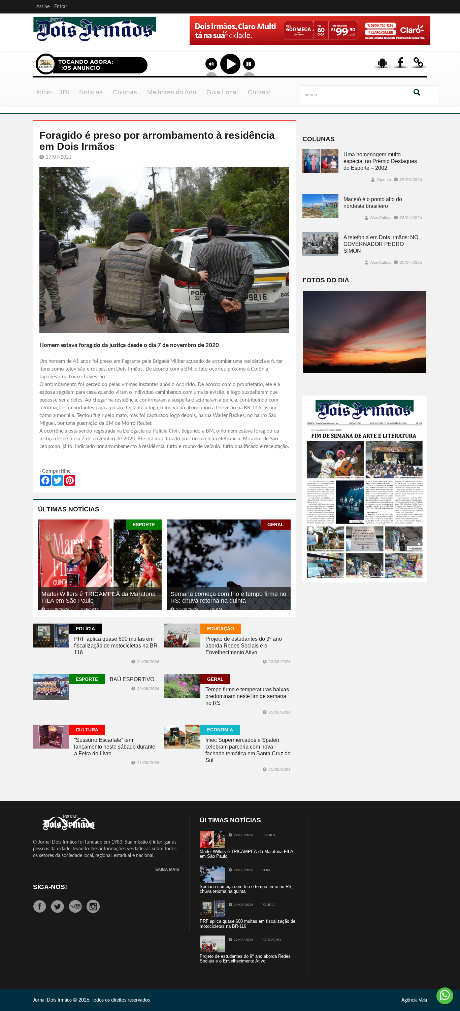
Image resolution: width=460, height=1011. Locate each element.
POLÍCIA (85, 628)
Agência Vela (414, 1000)
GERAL (275, 524)
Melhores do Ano (171, 92)
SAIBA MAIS (167, 869)
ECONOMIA (220, 729)
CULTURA (87, 729)
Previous (170, 40)
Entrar (60, 6)
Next (423, 40)
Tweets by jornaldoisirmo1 (346, 820)
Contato (259, 92)
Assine (43, 6)
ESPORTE (144, 524)
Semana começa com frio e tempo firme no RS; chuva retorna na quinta (228, 597)
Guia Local (222, 92)
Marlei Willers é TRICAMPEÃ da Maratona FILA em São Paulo (98, 597)
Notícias (91, 92)
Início (44, 92)
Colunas (125, 92)
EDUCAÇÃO (220, 628)
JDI (64, 92)
